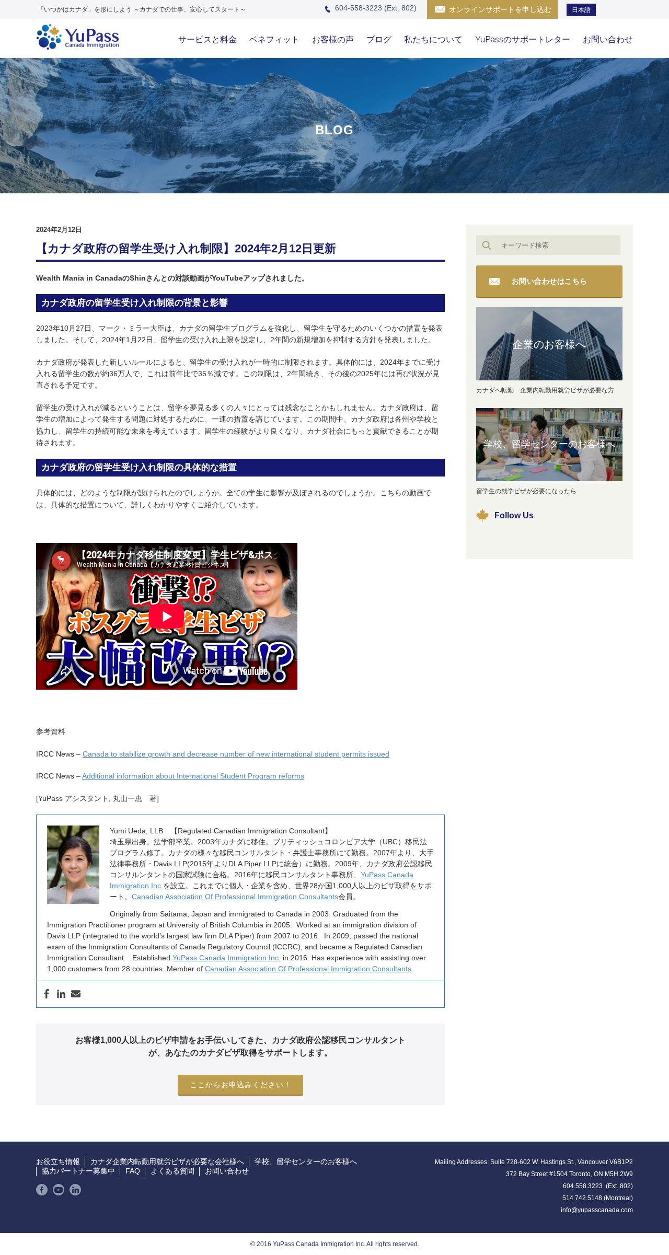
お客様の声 (333, 39)
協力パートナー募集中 (78, 1171)
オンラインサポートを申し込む (500, 9)
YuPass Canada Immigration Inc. (226, 958)
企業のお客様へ (549, 344)
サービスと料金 (207, 39)
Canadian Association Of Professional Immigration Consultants (235, 896)
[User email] (75, 994)
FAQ (132, 1171)
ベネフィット (274, 39)
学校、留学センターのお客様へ (549, 444)
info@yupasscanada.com (597, 1210)
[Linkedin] (61, 994)
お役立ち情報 (58, 1161)
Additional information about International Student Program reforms (193, 776)
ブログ (378, 39)
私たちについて (433, 39)
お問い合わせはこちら (549, 281)
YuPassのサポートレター (522, 39)
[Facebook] (46, 994)
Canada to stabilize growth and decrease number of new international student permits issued (236, 754)
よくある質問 (172, 1171)
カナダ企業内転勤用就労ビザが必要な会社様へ (167, 1161)
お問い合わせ (608, 39)
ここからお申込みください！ (241, 1084)
